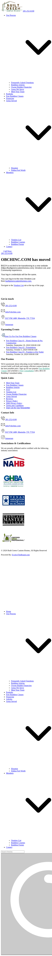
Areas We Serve (17, 89)
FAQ (8, 390)
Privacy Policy (12, 401)
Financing (10, 98)
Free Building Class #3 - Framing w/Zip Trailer (25, 352)
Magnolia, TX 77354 (26, 318)
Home (8, 611)
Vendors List (16, 240)
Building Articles (18, 85)
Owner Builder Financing (21, 87)
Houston (14, 168)
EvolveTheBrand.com (21, 555)
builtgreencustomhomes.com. (18, 281)
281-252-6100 (28, 11)
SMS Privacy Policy (14, 403)
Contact (9, 246)
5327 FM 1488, (11, 318)
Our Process (11, 614)
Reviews (9, 399)
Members (10, 773)
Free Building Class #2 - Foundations (21, 347)
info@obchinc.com (13, 312)
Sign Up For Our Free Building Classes (20, 336)
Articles (9, 699)
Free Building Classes (14, 96)
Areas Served (11, 396)
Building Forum (17, 244)
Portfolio (9, 94)
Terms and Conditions (15, 405)
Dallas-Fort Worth (18, 170)
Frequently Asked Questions (22, 82)
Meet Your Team (17, 92)
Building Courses (18, 242)
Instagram (9, 324)
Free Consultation (27, 371)
